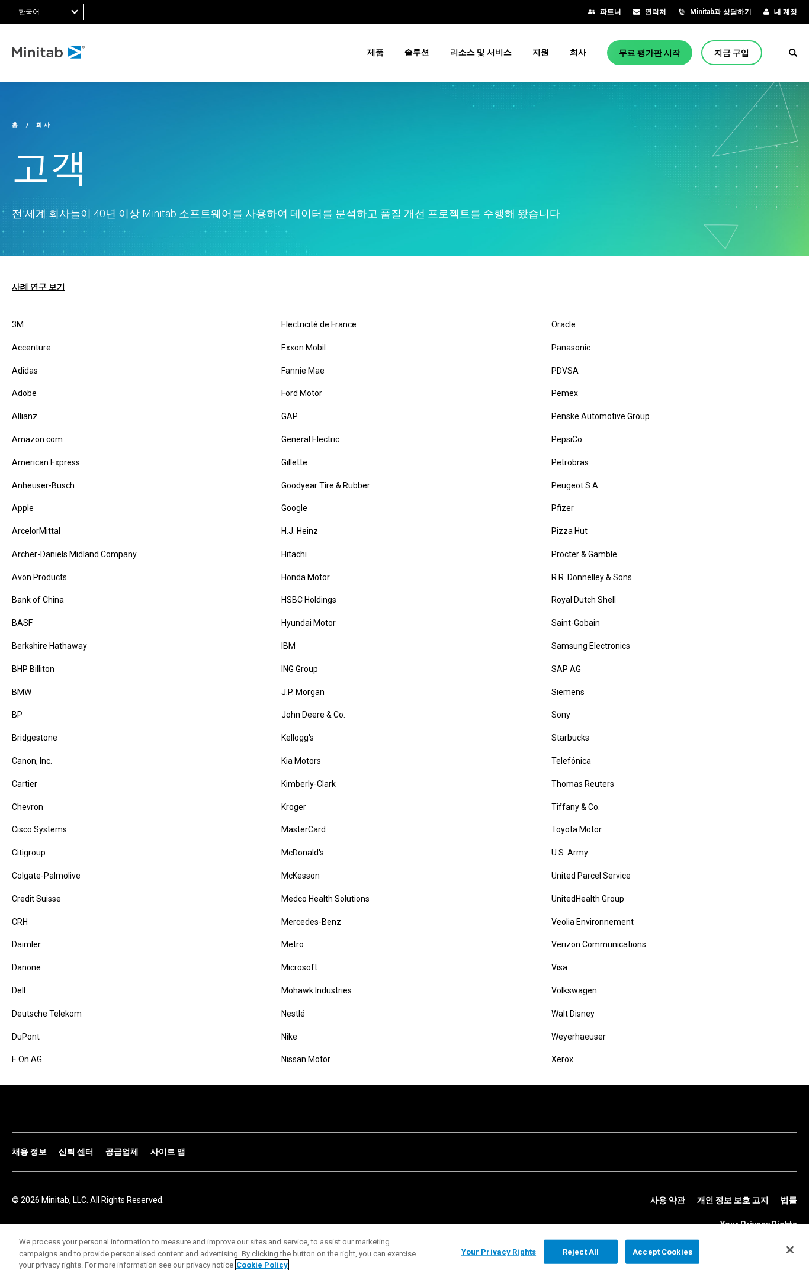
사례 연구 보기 (38, 286)
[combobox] (48, 12)
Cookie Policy (262, 1264)
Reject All (581, 1251)
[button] (793, 53)
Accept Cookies (662, 1251)
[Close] (790, 1250)
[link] (29, 1152)
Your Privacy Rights (498, 1251)
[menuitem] (375, 52)
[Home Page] (49, 53)
